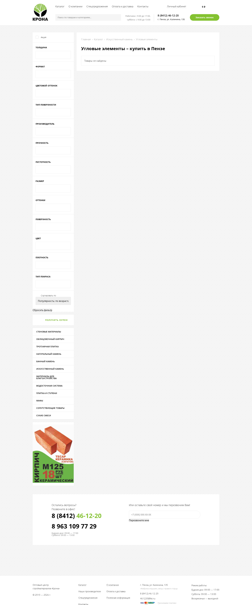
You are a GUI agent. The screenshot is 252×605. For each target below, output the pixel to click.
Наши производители (89, 591)
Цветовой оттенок (46, 85)
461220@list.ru (147, 598)
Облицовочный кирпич (50, 339)
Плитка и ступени (46, 393)
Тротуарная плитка (47, 346)
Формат (40, 66)
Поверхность (43, 219)
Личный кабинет (176, 6)
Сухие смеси (43, 415)
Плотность (42, 257)
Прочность (42, 143)
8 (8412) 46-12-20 (168, 15)
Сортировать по (48, 295)
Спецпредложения (97, 6)
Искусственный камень (119, 39)
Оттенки (40, 200)
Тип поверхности (46, 104)
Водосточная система (49, 385)
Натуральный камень (48, 354)
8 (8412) (77, 516)
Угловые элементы (146, 39)
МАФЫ (39, 400)
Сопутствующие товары (50, 408)
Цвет (38, 238)
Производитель (45, 123)
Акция (43, 37)
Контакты (142, 6)
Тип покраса (43, 276)
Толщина (41, 47)
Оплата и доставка (122, 6)
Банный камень (45, 361)
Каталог (59, 6)
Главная (86, 39)
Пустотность (43, 162)
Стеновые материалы (48, 331)
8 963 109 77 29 (74, 526)
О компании (75, 6)
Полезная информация (118, 597)
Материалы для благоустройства (46, 377)
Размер (40, 181)
